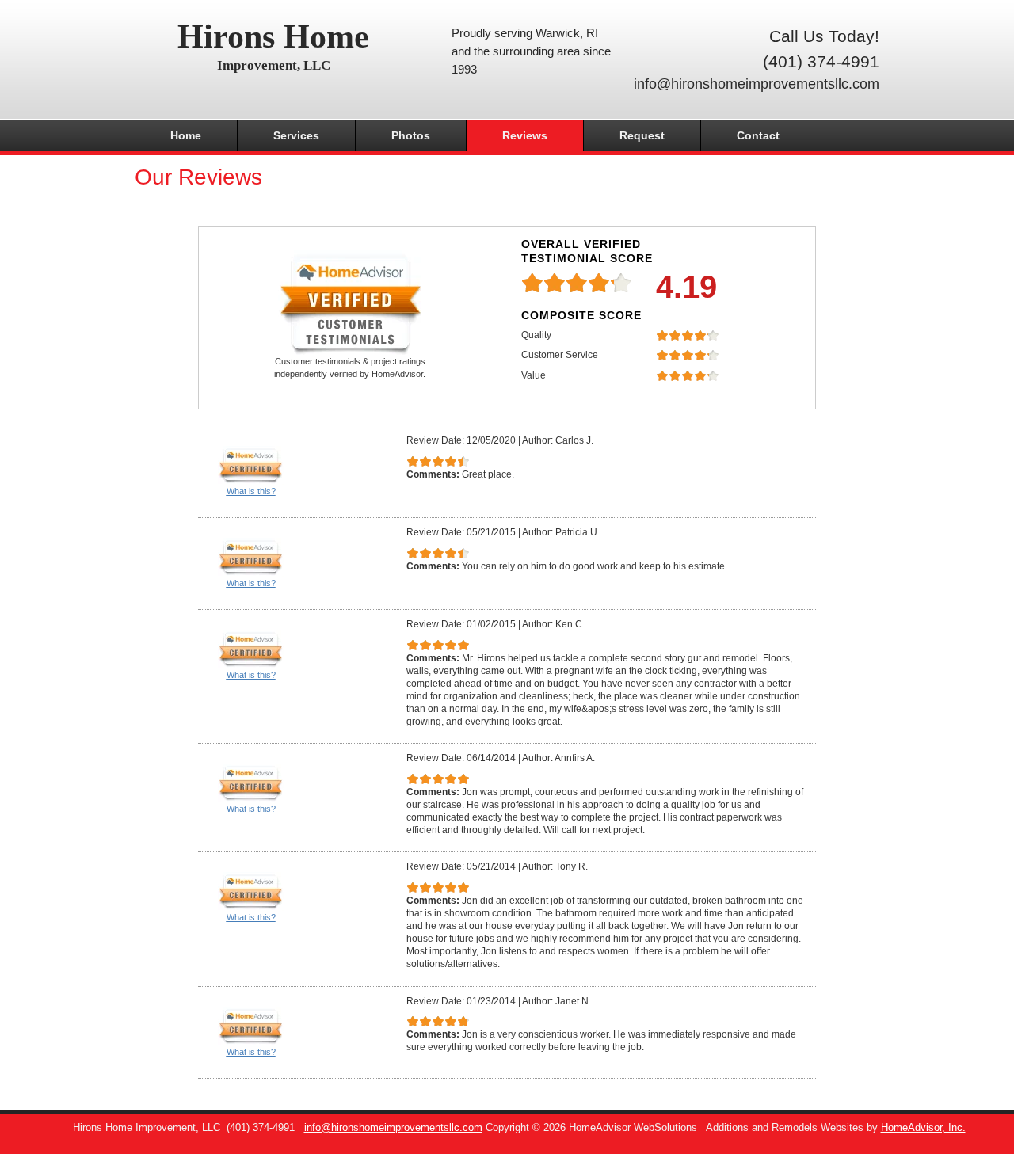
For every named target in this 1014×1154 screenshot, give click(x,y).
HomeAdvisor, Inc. (923, 1127)
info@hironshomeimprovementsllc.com (756, 84)
